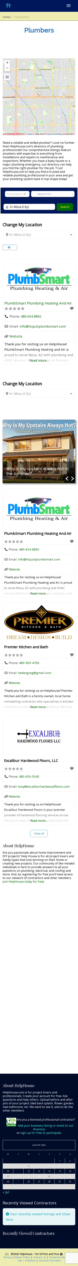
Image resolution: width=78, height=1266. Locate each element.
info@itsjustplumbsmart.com (43, 326)
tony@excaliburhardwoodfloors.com (44, 786)
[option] (39, 451)
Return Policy (23, 1257)
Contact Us (40, 1257)
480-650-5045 (29, 776)
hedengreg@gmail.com (34, 673)
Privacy (7, 1257)
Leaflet (30, 134)
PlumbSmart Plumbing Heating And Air (38, 303)
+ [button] (7, 62)
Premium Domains (50, 1260)
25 (18, 1181)
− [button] (7, 68)
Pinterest (30, 1260)
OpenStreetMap (54, 134)
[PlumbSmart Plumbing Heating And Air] (39, 94)
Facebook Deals (59, 1257)
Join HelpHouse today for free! (23, 882)
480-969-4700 (29, 663)
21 (49, 1176)
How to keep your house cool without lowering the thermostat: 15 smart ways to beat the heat (38, 468)
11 (18, 1171)
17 (8, 1176)
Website (15, 336)
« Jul (6, 1192)
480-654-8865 (31, 316)
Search (66, 207)
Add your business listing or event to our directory (45, 1127)
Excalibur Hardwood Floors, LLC (31, 760)
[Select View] (10, 247)
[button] (67, 478)
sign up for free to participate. (40, 1133)
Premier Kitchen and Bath (26, 646)
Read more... (39, 360)
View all (39, 833)
